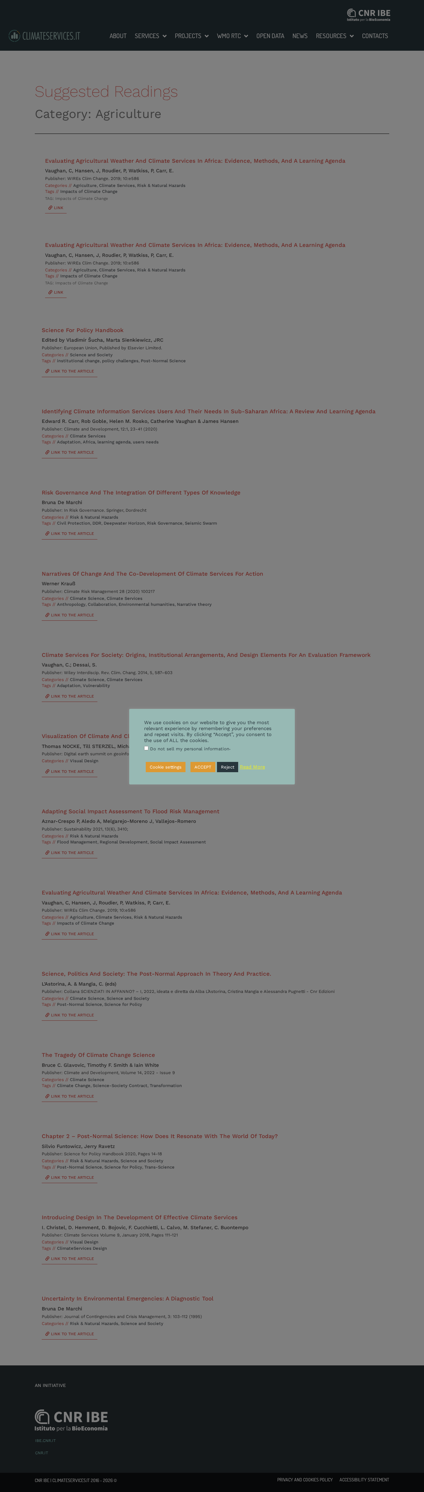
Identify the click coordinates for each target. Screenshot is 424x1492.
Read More (252, 767)
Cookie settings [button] (166, 767)
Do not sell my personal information (189, 749)
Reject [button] (227, 767)
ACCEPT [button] (202, 767)
